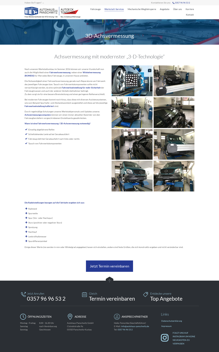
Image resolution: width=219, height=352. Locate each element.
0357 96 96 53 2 (182, 2)
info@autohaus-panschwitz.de (135, 326)
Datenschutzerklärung (171, 321)
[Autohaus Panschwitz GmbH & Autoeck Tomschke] (52, 12)
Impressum (166, 326)
